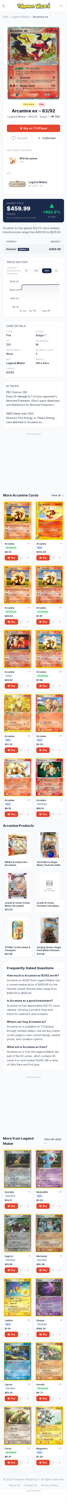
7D (26, 270)
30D (36, 270)
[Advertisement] (33, 459)
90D (46, 270)
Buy (13, 557)
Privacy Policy (49, 1485)
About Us (14, 1485)
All (56, 270)
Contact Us (30, 1485)
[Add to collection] (28, 558)
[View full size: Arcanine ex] (33, 63)
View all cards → (52, 1141)
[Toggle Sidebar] (6, 6)
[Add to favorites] (21, 558)
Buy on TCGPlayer (35, 128)
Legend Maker (21, 16)
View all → (57, 495)
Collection (49, 138)
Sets (5, 16)
